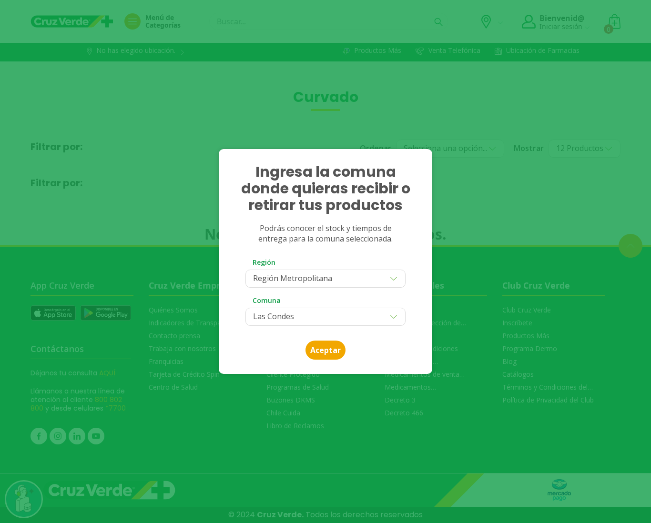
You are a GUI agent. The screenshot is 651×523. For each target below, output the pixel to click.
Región (264, 262)
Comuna (267, 300)
